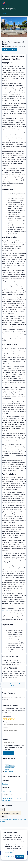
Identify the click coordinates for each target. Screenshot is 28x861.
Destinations (10, 37)
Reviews (7, 769)
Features (7, 764)
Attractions (5, 784)
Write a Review (9, 771)
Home (4, 13)
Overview (7, 762)
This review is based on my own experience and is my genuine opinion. (14, 747)
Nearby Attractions (10, 765)
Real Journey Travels (8, 8)
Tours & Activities (9, 767)
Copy (4, 816)
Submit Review (8, 753)
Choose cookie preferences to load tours (13, 685)
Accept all (20, 856)
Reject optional (8, 852)
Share (6, 49)
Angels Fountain (6, 610)
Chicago (17, 37)
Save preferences (9, 856)
